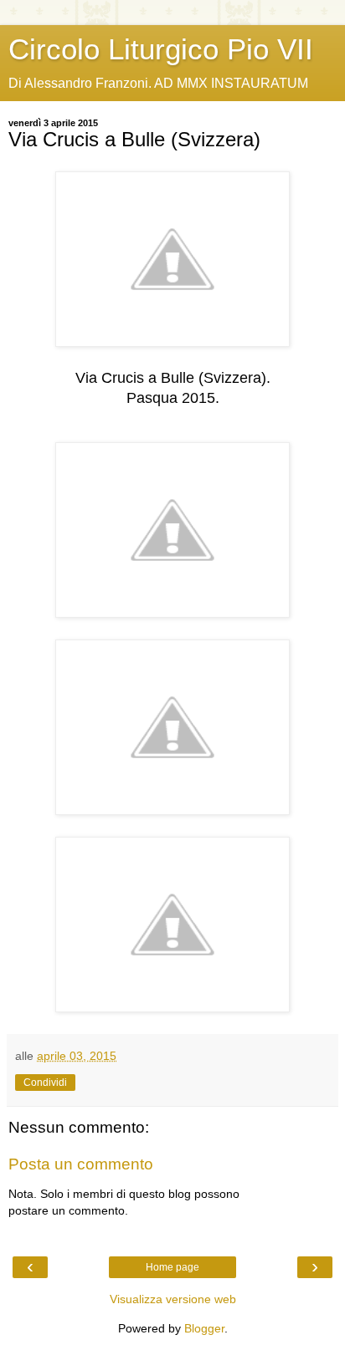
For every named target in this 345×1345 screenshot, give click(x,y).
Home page (172, 1267)
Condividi (45, 1082)
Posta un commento (80, 1164)
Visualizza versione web (173, 1299)
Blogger (204, 1328)
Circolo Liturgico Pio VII (160, 49)
